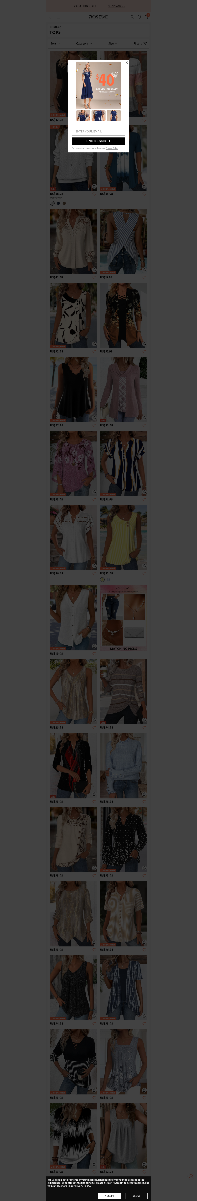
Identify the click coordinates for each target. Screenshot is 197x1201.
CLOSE (136, 1196)
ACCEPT (109, 1196)
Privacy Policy (82, 1186)
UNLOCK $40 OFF (98, 141)
